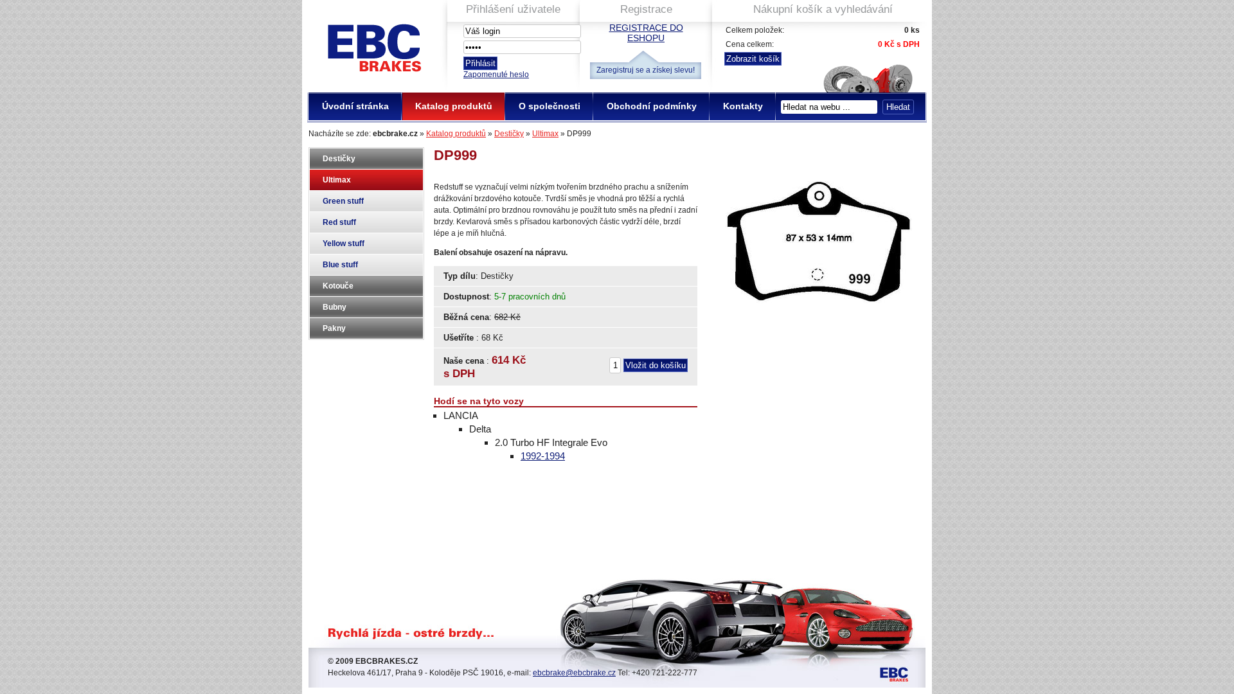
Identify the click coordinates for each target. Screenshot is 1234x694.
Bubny (334, 307)
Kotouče (338, 285)
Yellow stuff (343, 243)
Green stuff (343, 201)
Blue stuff (340, 264)
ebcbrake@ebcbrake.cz (574, 672)
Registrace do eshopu (646, 32)
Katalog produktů (456, 133)
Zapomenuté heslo (496, 74)
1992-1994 (543, 455)
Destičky (509, 133)
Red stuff (339, 222)
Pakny (334, 328)
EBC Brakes (373, 42)
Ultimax (545, 133)
